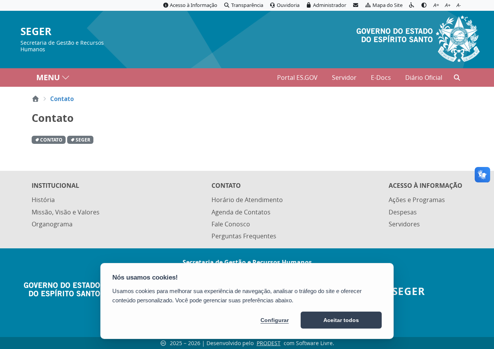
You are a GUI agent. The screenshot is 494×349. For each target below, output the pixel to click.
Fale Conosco (230, 224)
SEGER (35, 32)
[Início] (35, 99)
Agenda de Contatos (241, 212)
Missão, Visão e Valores (66, 212)
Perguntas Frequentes (243, 236)
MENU (48, 77)
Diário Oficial (423, 77)
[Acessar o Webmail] (355, 5)
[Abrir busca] (457, 77)
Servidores (404, 224)
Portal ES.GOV (297, 77)
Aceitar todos (341, 320)
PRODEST (269, 343)
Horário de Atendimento (247, 200)
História (43, 200)
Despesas (403, 212)
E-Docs (381, 77)
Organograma (52, 224)
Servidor (344, 77)
